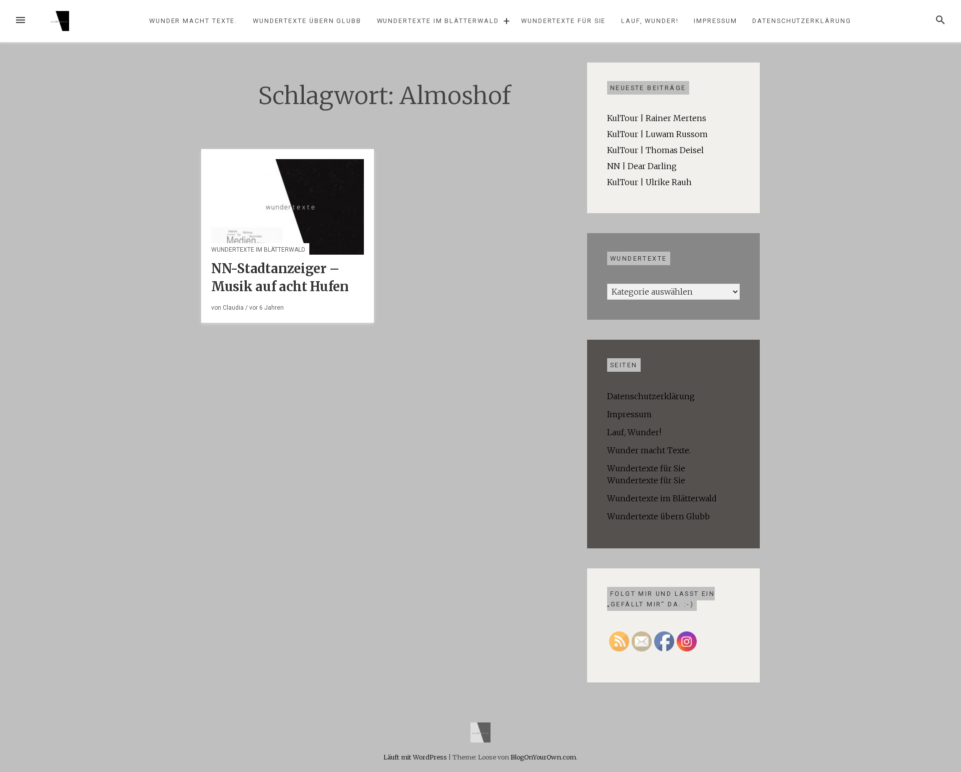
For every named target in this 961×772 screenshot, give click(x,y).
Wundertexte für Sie (563, 21)
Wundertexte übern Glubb (307, 21)
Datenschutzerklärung (801, 21)
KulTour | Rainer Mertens (656, 118)
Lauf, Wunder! (650, 21)
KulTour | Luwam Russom (657, 134)
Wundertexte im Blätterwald (438, 21)
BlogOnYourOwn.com (543, 757)
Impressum (715, 21)
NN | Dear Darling (642, 166)
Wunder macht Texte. (193, 21)
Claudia (233, 307)
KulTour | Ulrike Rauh (649, 182)
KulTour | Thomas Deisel (655, 150)
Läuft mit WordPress (415, 757)
